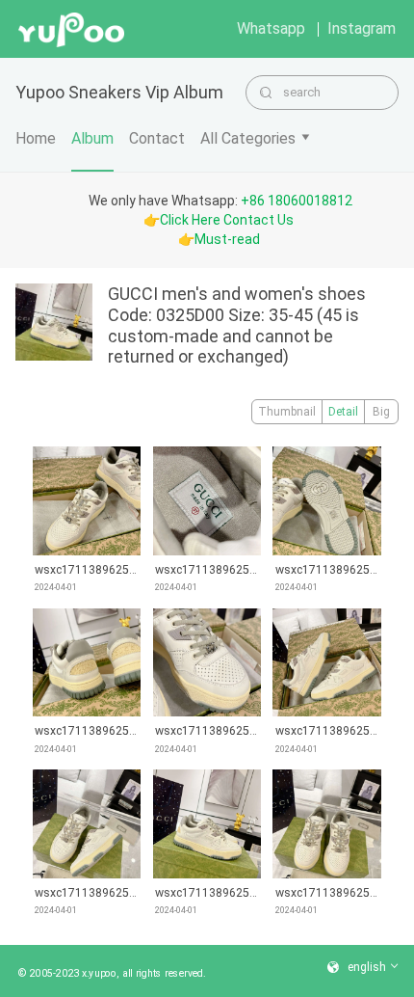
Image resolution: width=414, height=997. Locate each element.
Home (35, 138)
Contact (157, 138)
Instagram (361, 28)
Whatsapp (271, 28)
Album (92, 138)
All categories (248, 138)
